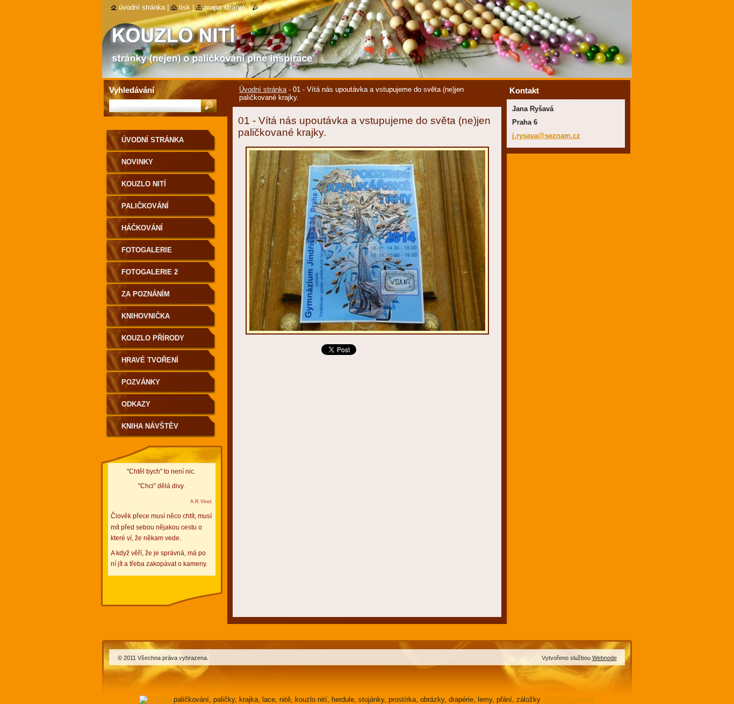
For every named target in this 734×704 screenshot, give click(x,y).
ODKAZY (135, 404)
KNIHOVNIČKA (145, 316)
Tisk (184, 7)
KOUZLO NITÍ (143, 184)
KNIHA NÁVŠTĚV (149, 426)
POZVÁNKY (140, 382)
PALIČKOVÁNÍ (145, 206)
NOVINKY (137, 162)
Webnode (604, 658)
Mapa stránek (225, 7)
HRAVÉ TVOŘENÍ (149, 360)
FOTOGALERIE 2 (149, 272)
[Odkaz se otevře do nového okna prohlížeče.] (367, 337)
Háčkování (142, 228)
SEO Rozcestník (569, 699)
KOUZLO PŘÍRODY (152, 338)
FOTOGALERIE (146, 250)
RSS (265, 7)
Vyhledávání (131, 90)
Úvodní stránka (262, 89)
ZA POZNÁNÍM (145, 294)
